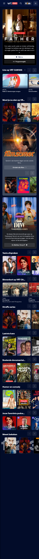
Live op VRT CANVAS (12, 70)
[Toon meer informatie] (26, 76)
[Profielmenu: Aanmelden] (35, 3)
